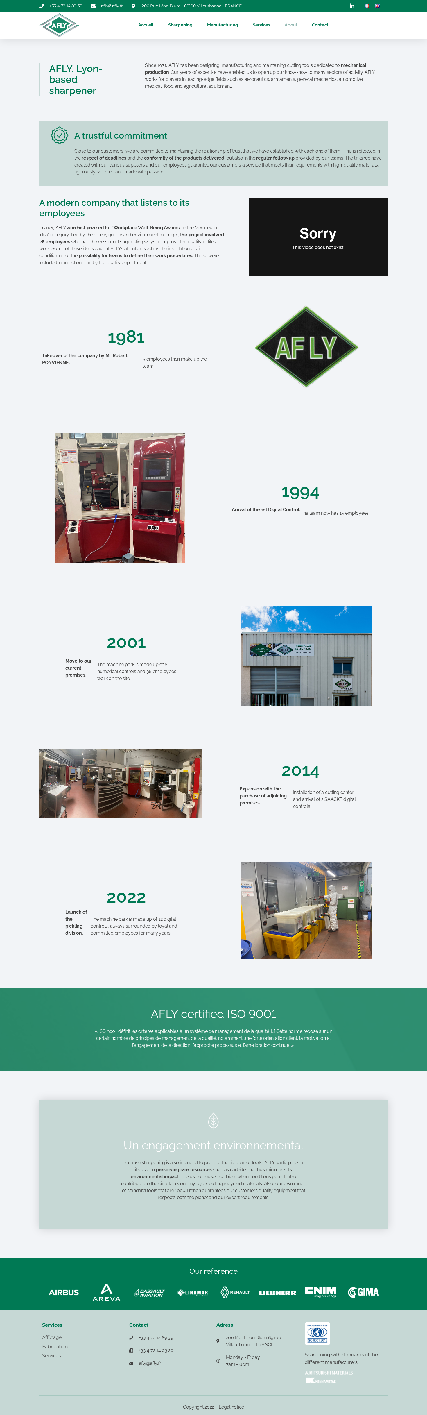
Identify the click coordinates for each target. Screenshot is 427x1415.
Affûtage (52, 1337)
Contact (320, 25)
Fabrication (55, 1346)
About (291, 25)
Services (261, 25)
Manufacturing (222, 25)
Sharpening (180, 25)
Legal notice (231, 1407)
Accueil (146, 25)
